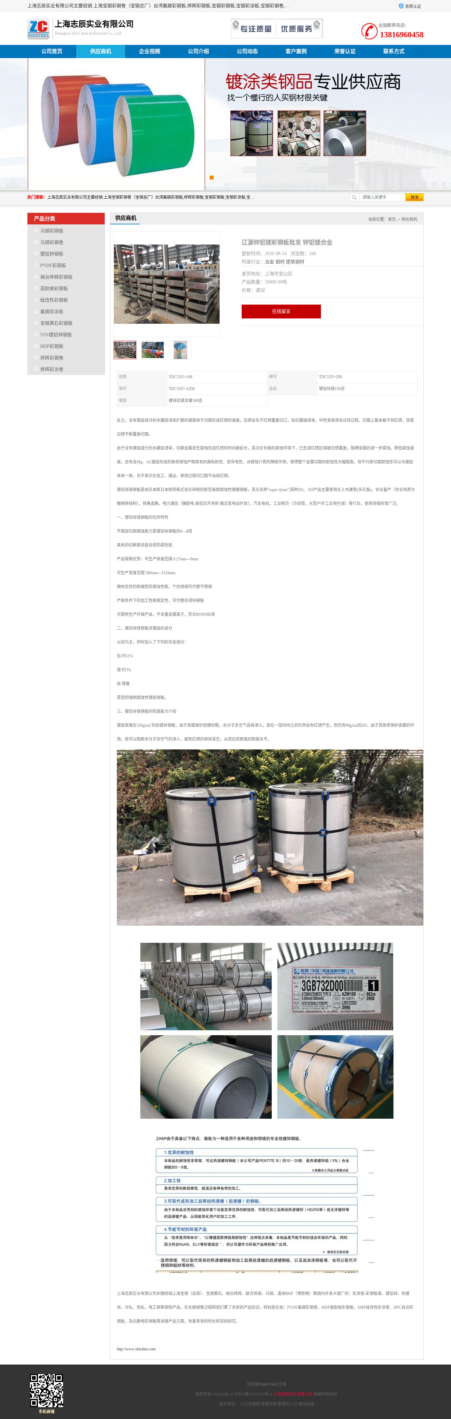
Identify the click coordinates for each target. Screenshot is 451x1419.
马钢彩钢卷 (51, 242)
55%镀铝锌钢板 (56, 334)
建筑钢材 (295, 261)
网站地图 (306, 1404)
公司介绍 (198, 51)
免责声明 (269, 1404)
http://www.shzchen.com (136, 1349)
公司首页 (51, 51)
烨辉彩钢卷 (51, 357)
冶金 (269, 261)
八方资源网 (250, 1404)
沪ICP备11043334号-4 (253, 1394)
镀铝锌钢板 (51, 253)
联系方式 (393, 51)
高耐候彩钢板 (54, 288)
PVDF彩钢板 (53, 265)
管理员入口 (287, 1404)
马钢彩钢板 (51, 230)
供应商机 (100, 51)
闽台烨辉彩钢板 (56, 277)
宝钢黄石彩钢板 (56, 323)
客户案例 (296, 51)
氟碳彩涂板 (51, 311)
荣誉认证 (345, 51)
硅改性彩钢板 (54, 300)
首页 (392, 219)
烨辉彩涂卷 (51, 369)
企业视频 (149, 51)
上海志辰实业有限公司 (293, 1394)
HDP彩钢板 (51, 346)
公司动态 (247, 51)
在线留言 (281, 311)
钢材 (280, 261)
